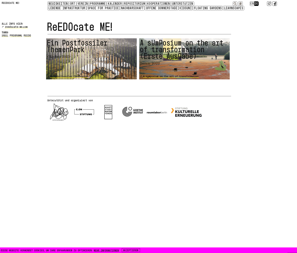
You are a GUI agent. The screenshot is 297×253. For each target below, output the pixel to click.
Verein (83, 3)
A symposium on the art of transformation (171, 76)
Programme (98, 3)
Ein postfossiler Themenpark (69, 76)
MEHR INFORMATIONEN (106, 250)
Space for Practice (103, 8)
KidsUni (186, 8)
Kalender (115, 3)
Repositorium (134, 3)
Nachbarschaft (132, 8)
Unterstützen (182, 3)
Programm (16, 35)
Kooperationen (158, 3)
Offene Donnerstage (162, 8)
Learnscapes (233, 8)
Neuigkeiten (58, 3)
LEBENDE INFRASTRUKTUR (67, 8)
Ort (72, 3)
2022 (5, 35)
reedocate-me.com (16, 26)
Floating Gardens (208, 8)
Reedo (27, 35)
